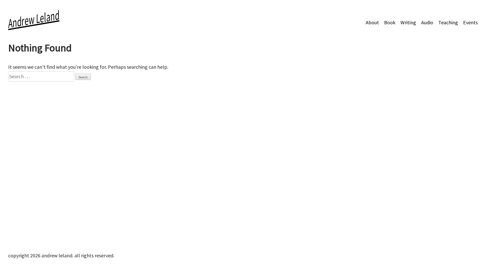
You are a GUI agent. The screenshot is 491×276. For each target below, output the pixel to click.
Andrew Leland (33, 19)
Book (389, 22)
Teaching (448, 22)
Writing (408, 22)
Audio (427, 22)
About (372, 22)
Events (470, 22)
